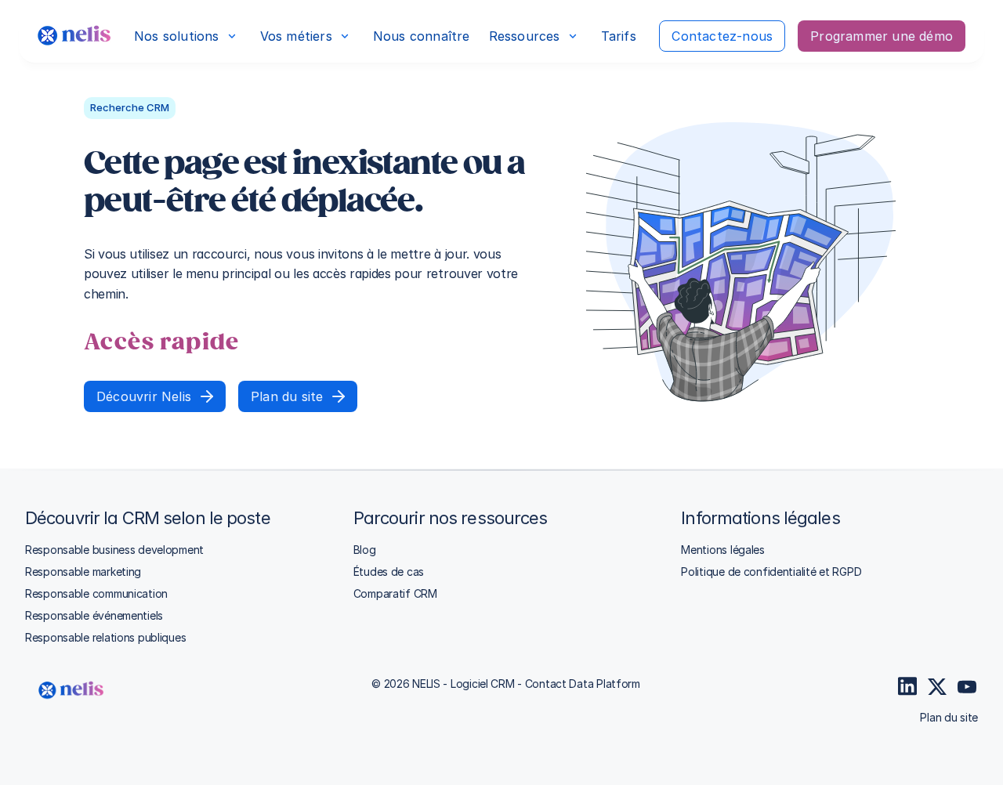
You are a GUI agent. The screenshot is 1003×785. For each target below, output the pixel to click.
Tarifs (618, 36)
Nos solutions (176, 36)
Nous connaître (421, 36)
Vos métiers (296, 36)
